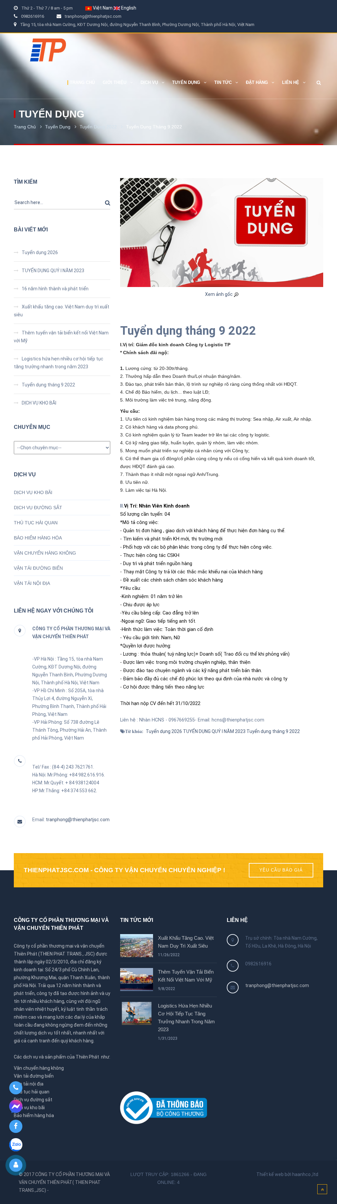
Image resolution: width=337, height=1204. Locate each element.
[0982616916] (15, 1088)
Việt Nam (103, 8)
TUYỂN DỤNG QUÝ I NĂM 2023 (53, 270)
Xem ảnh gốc (219, 294)
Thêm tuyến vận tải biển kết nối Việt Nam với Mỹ (186, 975)
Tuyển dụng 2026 (40, 252)
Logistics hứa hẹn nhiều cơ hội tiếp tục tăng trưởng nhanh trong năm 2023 (186, 1017)
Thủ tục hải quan (31, 1091)
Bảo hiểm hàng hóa (34, 1115)
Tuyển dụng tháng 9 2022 (48, 384)
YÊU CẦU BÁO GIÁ (281, 870)
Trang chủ (25, 126)
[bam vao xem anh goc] (221, 232)
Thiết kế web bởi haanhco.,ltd (287, 1174)
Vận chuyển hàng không (39, 1068)
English (128, 8)
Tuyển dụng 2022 (98, 126)
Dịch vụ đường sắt (33, 1099)
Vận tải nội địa (28, 1083)
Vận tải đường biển (34, 1076)
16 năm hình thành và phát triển (55, 288)
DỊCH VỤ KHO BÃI (39, 403)
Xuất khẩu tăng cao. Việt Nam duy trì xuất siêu (186, 942)
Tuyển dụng (57, 126)
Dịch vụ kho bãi (29, 1107)
